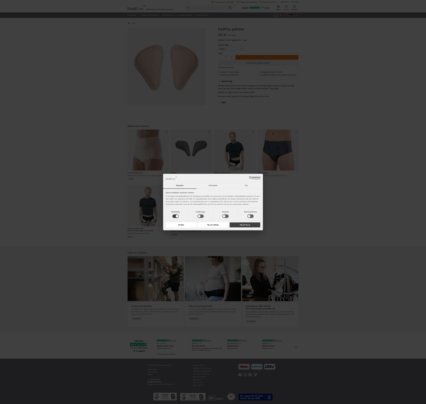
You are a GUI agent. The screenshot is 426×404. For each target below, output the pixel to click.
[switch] (200, 216)
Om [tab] (246, 185)
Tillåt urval (213, 225)
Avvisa (181, 225)
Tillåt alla (245, 225)
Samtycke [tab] (179, 185)
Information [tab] (213, 185)
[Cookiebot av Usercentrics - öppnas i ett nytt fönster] (250, 178)
